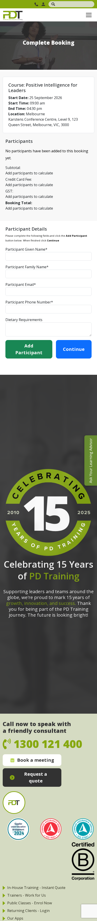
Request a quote (35, 777)
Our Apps (15, 918)
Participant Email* (20, 284)
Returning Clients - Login (28, 910)
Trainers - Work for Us (26, 895)
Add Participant (28, 349)
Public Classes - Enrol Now (29, 902)
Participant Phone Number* (29, 302)
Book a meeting (35, 760)
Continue (74, 349)
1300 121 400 (37, 4)
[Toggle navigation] (88, 15)
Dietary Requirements (23, 319)
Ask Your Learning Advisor (90, 460)
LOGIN (44, 4)
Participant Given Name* (26, 249)
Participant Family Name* (26, 266)
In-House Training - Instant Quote (36, 887)
